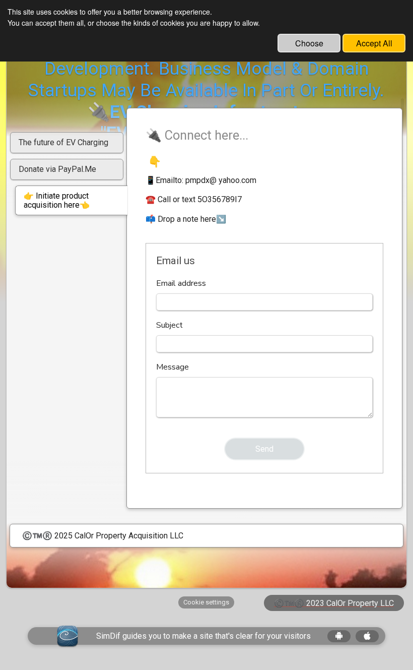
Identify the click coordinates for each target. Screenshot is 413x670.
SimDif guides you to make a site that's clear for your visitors (203, 636)
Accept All (374, 43)
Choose (309, 43)
